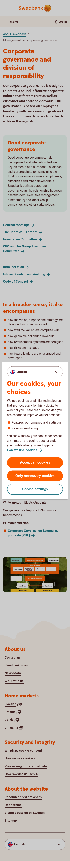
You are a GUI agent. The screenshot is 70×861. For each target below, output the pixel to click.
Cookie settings (35, 489)
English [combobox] (22, 371)
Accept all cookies (35, 462)
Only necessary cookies (35, 475)
